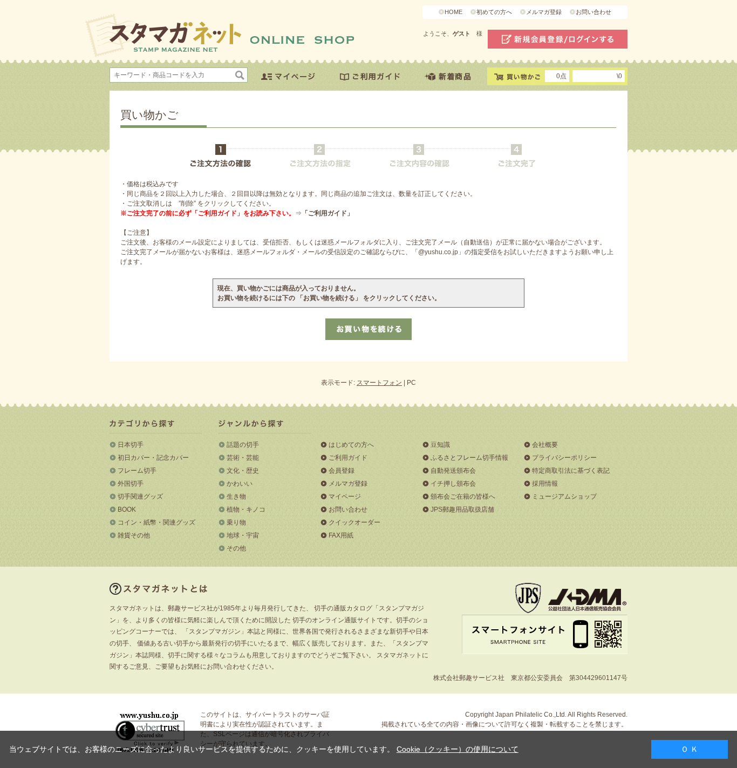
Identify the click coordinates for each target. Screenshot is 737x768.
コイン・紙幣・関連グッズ (156, 522)
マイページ (345, 496)
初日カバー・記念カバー (153, 457)
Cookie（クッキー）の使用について (457, 749)
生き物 (236, 496)
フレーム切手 (137, 470)
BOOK (127, 509)
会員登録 (341, 470)
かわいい (240, 483)
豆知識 (440, 444)
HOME (453, 12)
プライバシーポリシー (564, 457)
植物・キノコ (246, 509)
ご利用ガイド (348, 457)
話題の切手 (243, 444)
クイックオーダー (354, 522)
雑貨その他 (134, 535)
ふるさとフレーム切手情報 (469, 457)
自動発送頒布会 (453, 470)
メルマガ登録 (544, 12)
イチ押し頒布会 (453, 483)
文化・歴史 (243, 470)
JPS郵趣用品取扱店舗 (462, 509)
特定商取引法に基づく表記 (571, 470)
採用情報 (545, 483)
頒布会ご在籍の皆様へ (463, 496)
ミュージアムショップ (564, 496)
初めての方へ (494, 12)
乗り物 (236, 522)
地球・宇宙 (243, 535)
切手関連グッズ (140, 496)
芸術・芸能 (243, 457)
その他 (236, 548)
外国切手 (131, 483)
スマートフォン (379, 382)
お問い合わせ (593, 12)
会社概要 (545, 444)
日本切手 (131, 444)
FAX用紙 (341, 535)
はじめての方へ (351, 444)
